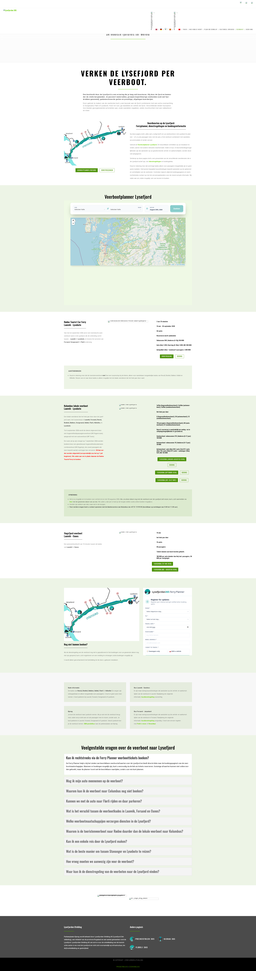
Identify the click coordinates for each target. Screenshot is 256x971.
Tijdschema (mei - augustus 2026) (165, 569)
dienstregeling (167, 356)
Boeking (179, 356)
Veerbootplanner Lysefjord (86, 170)
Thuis (185, 29)
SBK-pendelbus (89, 724)
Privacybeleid (122, 967)
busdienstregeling (147, 697)
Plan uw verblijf (210, 29)
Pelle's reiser (141, 724)
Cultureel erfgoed (227, 29)
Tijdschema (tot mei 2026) (162, 564)
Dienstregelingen (107, 170)
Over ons (249, 29)
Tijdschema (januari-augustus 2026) (172, 459)
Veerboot (240, 29)
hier (71, 502)
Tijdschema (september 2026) (166, 472)
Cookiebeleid (134, 967)
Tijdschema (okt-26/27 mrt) (166, 480)
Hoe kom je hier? (195, 29)
